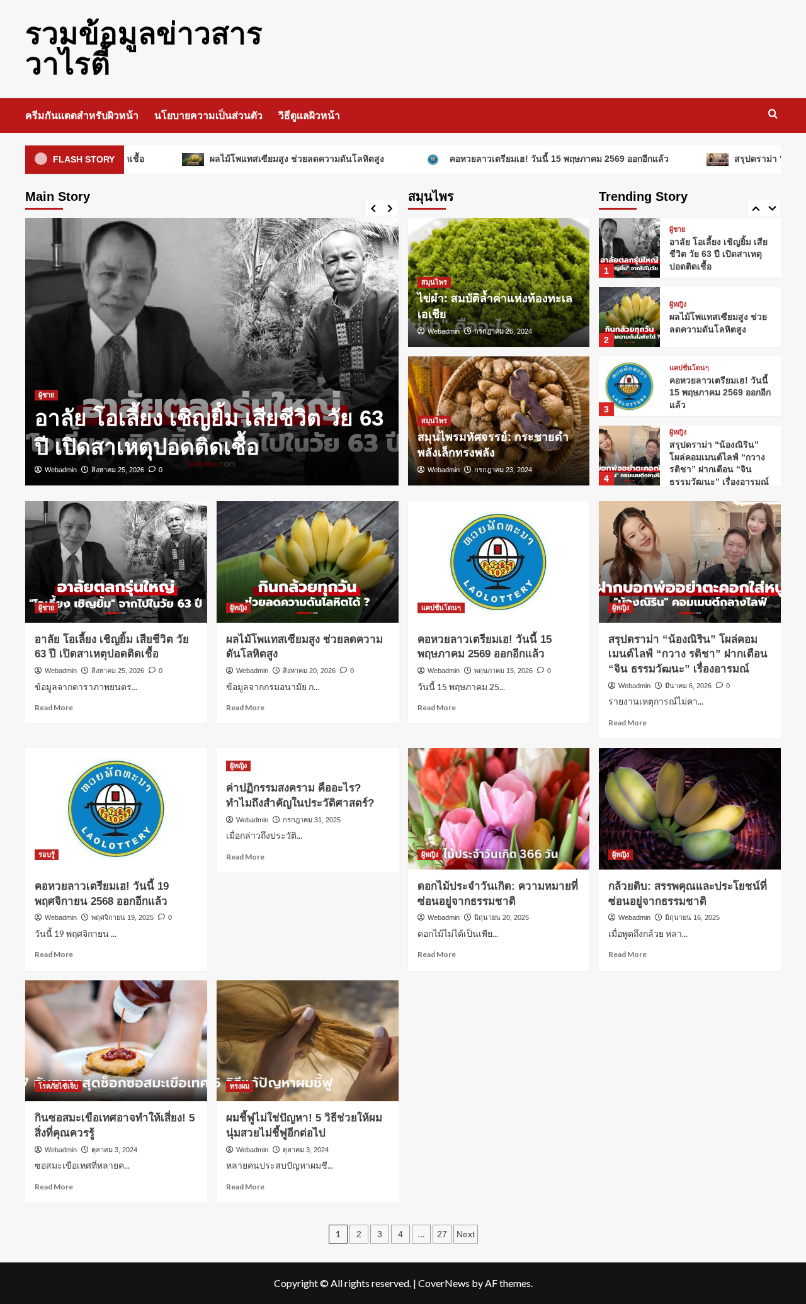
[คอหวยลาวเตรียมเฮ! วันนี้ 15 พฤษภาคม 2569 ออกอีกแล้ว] (629, 386)
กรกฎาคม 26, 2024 (503, 331)
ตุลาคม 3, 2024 (114, 1150)
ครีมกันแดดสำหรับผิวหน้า (82, 115)
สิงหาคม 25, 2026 (117, 469)
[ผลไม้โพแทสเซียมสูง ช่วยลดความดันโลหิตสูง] (629, 317)
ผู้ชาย (46, 395)
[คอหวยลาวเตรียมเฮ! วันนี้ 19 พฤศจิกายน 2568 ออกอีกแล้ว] (116, 809)
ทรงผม (239, 1086)
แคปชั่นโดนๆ (689, 368)
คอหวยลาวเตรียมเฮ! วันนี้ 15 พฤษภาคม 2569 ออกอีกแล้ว (510, 159)
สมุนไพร (434, 282)
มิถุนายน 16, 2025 (692, 917)
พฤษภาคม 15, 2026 (503, 670)
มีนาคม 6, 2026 (688, 685)
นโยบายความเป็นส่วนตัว (208, 115)
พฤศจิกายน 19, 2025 (122, 917)
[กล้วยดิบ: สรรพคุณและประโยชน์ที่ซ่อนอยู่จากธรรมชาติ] (690, 809)
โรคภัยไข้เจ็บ (58, 1086)
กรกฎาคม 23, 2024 (503, 469)
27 (442, 1234)
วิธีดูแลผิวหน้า (309, 115)
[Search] (773, 114)
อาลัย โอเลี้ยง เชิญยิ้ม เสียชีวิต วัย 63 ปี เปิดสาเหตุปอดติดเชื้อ (718, 254)
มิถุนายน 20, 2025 (501, 917)
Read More (54, 707)
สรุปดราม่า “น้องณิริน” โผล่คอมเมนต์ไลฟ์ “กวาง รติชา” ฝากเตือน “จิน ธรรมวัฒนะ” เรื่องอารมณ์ (688, 654)
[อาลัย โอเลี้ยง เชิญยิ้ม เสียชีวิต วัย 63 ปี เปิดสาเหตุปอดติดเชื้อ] (212, 351)
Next (466, 1234)
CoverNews (444, 1283)
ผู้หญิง (677, 304)
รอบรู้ (46, 854)
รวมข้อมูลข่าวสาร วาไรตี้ (144, 49)
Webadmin (61, 469)
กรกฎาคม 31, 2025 (312, 820)
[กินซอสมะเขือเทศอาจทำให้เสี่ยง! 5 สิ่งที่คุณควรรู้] (116, 1041)
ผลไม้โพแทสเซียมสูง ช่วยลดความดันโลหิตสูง (247, 159)
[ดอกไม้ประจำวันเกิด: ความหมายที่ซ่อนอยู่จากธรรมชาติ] (499, 809)
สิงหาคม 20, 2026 (309, 670)
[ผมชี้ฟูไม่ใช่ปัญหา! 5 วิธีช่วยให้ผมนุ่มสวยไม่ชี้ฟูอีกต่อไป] (308, 1041)
